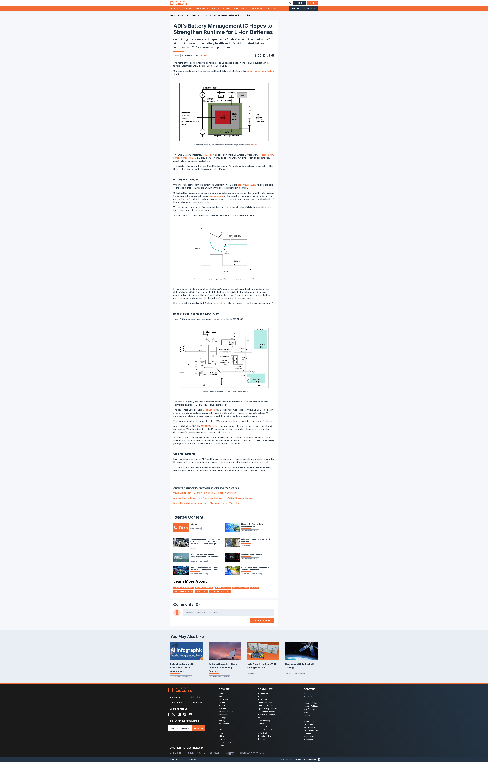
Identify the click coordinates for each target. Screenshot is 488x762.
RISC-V (221, 736)
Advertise (195, 697)
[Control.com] (196, 753)
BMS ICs (255, 588)
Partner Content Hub (303, 8)
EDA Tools (223, 708)
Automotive (262, 699)
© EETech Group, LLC (176, 759)
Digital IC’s (223, 705)
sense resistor (217, 196)
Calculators (308, 694)
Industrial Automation (266, 715)
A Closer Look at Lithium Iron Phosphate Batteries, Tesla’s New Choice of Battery (212, 498)
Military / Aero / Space (267, 730)
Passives (222, 727)
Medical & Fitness (265, 727)
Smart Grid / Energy (265, 736)
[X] (173, 714)
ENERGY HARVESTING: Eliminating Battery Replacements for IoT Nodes (204, 555)
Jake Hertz (203, 55)
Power (221, 733)
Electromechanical (226, 712)
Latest (221, 693)
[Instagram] (184, 714)
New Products (309, 709)
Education (202, 8)
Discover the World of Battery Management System (253, 525)
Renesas (254, 145)
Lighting (261, 724)
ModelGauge (209, 410)
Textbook (307, 733)
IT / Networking (264, 721)
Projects (246, 546)
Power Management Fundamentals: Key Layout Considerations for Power (204, 568)
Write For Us (176, 702)
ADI (252, 279)
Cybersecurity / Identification (269, 708)
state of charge (240, 588)
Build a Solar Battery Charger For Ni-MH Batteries (256, 540)
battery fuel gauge (246, 185)
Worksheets (195, 528)
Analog (221, 696)
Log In (299, 3)
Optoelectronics (225, 724)
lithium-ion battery (183, 588)
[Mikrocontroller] (253, 753)
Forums (188, 8)
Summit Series (309, 721)
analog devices (223, 588)
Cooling (222, 702)
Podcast (272, 8)
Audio (260, 696)
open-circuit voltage (220, 592)
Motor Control (263, 733)
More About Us (177, 697)
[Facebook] (168, 714)
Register (198, 728)
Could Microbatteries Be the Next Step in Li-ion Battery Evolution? (205, 493)
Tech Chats (308, 724)
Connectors (223, 699)
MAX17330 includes (210, 426)
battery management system (260, 71)
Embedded (223, 715)
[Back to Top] (318, 759)
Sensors (222, 739)
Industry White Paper (219, 677)
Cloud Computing (265, 702)
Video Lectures (310, 736)
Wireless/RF (223, 745)
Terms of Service (296, 759)
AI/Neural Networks (265, 693)
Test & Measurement (227, 742)
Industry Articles (310, 703)
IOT (259, 718)
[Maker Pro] (230, 753)
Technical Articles (311, 730)
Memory (222, 721)
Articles (175, 8)
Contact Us (196, 702)
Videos (226, 8)
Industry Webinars (250, 531)
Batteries (193, 524)
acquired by (208, 155)
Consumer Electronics (267, 705)
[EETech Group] (175, 753)
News (192, 548)
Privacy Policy (283, 759)
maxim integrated (204, 588)
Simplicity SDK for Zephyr (251, 554)
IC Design (222, 718)
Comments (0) (186, 604)
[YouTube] (190, 714)
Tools (215, 8)
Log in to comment (262, 620)
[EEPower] (215, 753)
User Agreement (310, 759)
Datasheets (240, 8)
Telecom (261, 739)
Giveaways (258, 8)
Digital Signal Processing (268, 712)
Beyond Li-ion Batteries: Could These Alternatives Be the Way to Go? (206, 503)
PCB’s (221, 730)
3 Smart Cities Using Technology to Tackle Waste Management (255, 568)
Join (312, 3)
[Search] (290, 3)
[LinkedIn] (179, 714)
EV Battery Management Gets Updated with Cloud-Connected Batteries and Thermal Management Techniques (205, 541)
